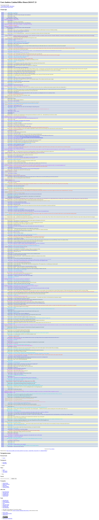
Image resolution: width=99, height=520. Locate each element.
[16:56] (2, 399)
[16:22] (2, 137)
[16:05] (2, 30)
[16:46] (2, 321)
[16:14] (2, 79)
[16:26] (2, 168)
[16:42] (2, 294)
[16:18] (2, 103)
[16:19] (2, 114)
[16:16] (2, 88)
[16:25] (2, 160)
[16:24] (2, 153)
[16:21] (2, 130)
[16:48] (2, 337)
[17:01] (2, 431)
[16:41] (2, 288)
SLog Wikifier (52, 448)
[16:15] (2, 84)
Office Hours (12, 6)
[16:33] (2, 224)
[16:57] (2, 404)
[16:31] (2, 208)
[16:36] (2, 249)
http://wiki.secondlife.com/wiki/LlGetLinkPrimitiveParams (32, 137)
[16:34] (2, 231)
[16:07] (2, 49)
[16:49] (2, 348)
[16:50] (2, 356)
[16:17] (2, 94)
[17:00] (2, 422)
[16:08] (2, 56)
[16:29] (2, 196)
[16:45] (2, 313)
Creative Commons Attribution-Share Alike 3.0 (20, 510)
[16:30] (2, 201)
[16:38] (2, 262)
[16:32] (2, 218)
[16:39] (2, 269)
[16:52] (2, 375)
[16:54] (2, 385)
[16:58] (2, 407)
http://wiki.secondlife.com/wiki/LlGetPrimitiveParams (30, 136)
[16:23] (2, 144)
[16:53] (2, 378)
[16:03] (2, 12)
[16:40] (2, 280)
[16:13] (2, 73)
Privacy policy (5, 512)
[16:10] (2, 64)
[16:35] (2, 242)
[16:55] (2, 391)
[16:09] (2, 58)
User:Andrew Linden (5, 6)
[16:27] (2, 169)
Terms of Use (5, 514)
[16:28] (2, 187)
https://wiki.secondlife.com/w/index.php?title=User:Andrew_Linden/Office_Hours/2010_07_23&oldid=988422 (27, 450)
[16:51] (2, 366)
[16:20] (2, 125)
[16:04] (2, 21)
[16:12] (2, 71)
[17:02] (2, 446)
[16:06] (2, 41)
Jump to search (10, 7)
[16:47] (2, 328)
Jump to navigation (3, 7)
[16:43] (2, 299)
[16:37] (2, 254)
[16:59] (2, 415)
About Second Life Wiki (7, 513)
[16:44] (2, 306)
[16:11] (2, 68)
